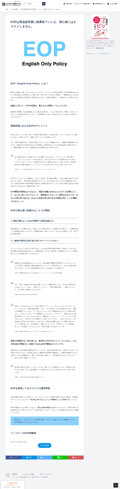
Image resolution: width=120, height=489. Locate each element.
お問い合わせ (13, 483)
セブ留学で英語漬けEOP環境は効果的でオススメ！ (32, 377)
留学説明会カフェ (100, 3)
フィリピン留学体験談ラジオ (12, 4)
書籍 (97, 48)
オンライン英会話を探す (83, 3)
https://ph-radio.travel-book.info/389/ (28, 294)
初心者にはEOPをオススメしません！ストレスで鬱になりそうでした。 (37, 331)
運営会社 (14, 474)
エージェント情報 (28, 474)
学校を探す (69, 3)
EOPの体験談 (44, 445)
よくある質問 (113, 3)
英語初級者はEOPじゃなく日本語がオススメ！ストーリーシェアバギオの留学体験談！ (41, 273)
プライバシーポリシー (46, 474)
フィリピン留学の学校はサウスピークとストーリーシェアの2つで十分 (37, 169)
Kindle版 (101, 48)
